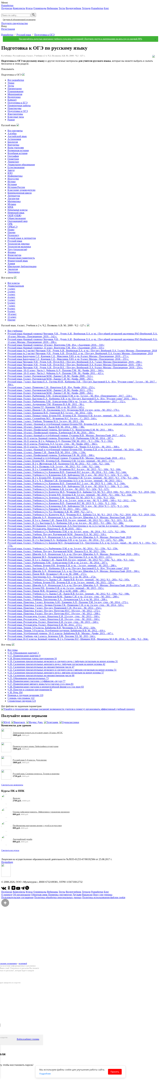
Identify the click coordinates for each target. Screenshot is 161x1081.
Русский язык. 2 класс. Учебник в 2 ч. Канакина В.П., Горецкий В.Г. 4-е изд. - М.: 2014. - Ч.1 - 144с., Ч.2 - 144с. (67, 472)
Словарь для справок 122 (21, 698)
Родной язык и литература (22, 238)
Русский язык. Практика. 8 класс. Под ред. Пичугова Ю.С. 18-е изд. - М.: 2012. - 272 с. (54, 610)
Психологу (13, 235)
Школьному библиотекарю (22, 266)
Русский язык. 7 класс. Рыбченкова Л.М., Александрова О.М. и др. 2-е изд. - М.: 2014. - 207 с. (58, 562)
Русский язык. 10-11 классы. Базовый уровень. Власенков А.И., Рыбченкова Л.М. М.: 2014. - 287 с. (61, 438)
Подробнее (7, 862)
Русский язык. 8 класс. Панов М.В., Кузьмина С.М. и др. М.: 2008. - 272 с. (47, 574)
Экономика (14, 272)
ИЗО (10, 173)
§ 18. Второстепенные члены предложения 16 (32, 658)
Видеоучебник (73, 8)
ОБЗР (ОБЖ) (14, 215)
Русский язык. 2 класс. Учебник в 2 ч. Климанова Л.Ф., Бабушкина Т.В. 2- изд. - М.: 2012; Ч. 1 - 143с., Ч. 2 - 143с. (68, 475)
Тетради (86, 8)
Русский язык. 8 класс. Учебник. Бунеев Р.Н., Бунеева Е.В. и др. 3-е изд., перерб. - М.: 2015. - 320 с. (61, 582)
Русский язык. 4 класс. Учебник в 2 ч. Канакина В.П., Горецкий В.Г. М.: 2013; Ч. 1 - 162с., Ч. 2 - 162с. (62, 503)
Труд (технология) (17, 249)
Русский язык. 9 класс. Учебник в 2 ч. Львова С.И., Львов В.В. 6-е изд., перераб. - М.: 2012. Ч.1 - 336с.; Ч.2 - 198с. (69, 593)
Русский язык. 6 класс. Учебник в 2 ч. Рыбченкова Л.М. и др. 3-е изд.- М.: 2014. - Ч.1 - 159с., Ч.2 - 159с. (63, 548)
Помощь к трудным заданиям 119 (25, 695)
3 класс (11, 294)
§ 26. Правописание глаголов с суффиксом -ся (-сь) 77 (36, 681)
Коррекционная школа (20, 193)
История (12, 184)
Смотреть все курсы (10, 850)
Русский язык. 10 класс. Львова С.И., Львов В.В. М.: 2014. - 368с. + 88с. (46, 427)
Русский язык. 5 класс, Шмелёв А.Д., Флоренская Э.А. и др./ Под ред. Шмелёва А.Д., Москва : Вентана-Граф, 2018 (69, 517)
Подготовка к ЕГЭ (18, 102)
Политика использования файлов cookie (103, 897)
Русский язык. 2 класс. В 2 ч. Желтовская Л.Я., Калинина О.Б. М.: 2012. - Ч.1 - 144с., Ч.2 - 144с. (59, 463)
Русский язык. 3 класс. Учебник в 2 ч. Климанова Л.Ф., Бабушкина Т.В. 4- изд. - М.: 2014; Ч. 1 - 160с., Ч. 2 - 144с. (68, 486)
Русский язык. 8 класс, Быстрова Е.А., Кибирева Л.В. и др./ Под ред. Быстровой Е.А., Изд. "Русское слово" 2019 (68, 568)
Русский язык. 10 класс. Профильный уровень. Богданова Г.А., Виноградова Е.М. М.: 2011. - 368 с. (61, 429)
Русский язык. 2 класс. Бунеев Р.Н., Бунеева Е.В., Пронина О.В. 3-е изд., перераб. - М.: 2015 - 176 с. (61, 461)
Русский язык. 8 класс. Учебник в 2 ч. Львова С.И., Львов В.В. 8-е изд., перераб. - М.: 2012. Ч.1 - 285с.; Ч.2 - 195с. (69, 579)
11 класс (12, 317)
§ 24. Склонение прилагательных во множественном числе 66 (41, 675)
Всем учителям (16, 147)
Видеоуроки (14, 97)
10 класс (12, 314)
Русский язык (24, 34)
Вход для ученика (102, 894)
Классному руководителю (21, 190)
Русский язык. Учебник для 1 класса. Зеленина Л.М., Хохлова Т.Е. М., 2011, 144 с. (52, 636)
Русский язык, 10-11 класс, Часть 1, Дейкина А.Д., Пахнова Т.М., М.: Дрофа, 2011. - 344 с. (56, 370)
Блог (106, 8)
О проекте (6, 894)
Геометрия (13, 159)
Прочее (11, 232)
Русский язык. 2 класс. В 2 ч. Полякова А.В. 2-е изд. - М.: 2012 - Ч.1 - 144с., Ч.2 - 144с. (54, 466)
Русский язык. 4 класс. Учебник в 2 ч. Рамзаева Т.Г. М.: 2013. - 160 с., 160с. (48, 509)
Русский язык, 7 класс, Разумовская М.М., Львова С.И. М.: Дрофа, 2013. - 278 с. (50, 390)
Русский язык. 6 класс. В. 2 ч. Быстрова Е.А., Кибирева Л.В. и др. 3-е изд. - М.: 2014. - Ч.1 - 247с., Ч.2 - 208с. (66, 540)
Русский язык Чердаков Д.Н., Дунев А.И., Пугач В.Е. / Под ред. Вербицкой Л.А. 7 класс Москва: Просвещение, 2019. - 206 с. (75, 362)
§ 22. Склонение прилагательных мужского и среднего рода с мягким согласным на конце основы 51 (62, 669)
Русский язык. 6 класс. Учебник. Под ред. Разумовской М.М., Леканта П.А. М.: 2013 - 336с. (57, 551)
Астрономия (14, 139)
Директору (13, 161)
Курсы (29, 8)
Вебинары (52, 8)
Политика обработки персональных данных (58, 897)
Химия (11, 263)
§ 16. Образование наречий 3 (23, 652)
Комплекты (19, 8)
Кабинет (12, 100)
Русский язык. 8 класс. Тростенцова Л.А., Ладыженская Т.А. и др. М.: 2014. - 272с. (52, 576)
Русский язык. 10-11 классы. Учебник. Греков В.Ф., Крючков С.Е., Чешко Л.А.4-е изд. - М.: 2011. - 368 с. (64, 446)
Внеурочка (13, 144)
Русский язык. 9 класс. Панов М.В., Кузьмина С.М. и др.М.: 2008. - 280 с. (47, 591)
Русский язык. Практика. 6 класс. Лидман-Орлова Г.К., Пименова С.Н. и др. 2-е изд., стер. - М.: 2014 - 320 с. (66, 605)
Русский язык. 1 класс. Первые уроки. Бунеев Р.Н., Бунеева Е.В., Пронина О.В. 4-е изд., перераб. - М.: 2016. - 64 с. (69, 415)
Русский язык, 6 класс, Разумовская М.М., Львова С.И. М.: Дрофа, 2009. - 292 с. (50, 379)
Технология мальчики (19, 246)
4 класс (11, 297)
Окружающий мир (18, 221)
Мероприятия (15, 94)
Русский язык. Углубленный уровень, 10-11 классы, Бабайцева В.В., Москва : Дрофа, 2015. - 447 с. (61, 633)
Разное (11, 119)
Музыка (12, 204)
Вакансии (87, 894)
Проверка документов (60, 894)
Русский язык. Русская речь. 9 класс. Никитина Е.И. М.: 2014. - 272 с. (45, 625)
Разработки (7, 5)
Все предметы (15, 130)
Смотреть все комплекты (12, 785)
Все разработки (16, 80)
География (13, 156)
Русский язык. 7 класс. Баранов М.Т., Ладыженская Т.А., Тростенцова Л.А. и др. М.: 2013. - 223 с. (60, 557)
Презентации (15, 88)
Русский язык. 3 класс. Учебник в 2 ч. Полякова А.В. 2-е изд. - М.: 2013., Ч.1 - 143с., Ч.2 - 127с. (58, 489)
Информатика (15, 176)
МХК (10, 207)
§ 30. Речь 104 (15, 692)
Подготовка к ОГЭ (44, 34)
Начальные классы (18, 209)
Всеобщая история (17, 153)
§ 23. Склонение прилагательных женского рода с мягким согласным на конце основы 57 (56, 672)
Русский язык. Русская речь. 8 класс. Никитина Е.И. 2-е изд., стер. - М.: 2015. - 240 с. (53, 622)
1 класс (11, 288)
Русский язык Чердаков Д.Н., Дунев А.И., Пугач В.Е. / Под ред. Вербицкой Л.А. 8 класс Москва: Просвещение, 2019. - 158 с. (75, 364)
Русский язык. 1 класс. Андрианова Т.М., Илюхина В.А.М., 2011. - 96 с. (46, 404)
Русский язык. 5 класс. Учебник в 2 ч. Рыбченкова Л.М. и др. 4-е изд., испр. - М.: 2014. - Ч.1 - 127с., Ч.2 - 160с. (67, 531)
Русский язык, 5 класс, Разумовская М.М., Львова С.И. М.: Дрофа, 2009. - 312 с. (50, 376)
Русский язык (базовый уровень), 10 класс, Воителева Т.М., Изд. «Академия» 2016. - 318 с (56, 345)
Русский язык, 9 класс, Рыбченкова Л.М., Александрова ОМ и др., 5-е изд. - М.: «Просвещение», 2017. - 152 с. (67, 401)
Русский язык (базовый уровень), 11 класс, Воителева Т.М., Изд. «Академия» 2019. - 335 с (56, 347)
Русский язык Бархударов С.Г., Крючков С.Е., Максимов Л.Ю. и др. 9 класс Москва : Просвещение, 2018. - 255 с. (68, 359)
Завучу (11, 170)
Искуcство (13, 178)
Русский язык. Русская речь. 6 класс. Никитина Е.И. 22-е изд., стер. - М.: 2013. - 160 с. (54, 616)
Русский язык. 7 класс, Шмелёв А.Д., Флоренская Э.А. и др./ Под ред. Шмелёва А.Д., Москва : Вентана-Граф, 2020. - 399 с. (74, 554)
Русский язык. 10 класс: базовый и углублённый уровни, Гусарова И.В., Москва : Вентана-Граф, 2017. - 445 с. (67, 435)
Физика (12, 252)
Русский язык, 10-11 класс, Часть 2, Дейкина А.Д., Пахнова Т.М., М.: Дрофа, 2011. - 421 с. (56, 373)
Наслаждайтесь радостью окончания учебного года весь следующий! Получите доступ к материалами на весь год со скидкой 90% (80, 39)
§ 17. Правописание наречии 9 (24, 655)
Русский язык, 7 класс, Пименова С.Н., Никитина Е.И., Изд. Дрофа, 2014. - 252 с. (51, 387)
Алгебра (12, 133)
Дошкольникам (16, 286)
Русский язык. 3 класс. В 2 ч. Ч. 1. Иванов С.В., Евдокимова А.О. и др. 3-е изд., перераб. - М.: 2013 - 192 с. (65, 480)
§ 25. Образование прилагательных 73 (28, 678)
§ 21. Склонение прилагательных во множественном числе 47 (41, 667)
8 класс (11, 308)
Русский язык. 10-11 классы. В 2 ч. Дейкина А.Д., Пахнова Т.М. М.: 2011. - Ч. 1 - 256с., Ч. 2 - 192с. (60, 441)
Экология (13, 269)
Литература (14, 195)
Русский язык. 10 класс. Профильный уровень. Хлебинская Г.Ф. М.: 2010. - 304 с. (51, 432)
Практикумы (14, 108)
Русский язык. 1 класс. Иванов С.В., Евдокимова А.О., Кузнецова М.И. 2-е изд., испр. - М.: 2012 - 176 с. (64, 410)
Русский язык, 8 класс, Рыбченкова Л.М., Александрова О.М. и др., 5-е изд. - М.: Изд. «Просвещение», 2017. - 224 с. (70, 395)
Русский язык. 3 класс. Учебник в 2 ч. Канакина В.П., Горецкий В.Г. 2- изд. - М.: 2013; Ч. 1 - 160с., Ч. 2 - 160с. (67, 483)
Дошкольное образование (21, 164)
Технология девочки (19, 243)
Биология (13, 142)
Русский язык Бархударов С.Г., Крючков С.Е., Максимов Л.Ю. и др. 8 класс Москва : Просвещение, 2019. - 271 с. (68, 356)
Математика (14, 201)
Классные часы (16, 116)
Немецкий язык (16, 212)
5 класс (11, 300)
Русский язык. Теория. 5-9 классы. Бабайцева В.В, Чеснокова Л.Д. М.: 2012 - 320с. (52, 627)
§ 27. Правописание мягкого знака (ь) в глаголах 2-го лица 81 (41, 684)
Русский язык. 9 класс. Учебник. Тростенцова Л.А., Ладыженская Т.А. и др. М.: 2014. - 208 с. (58, 599)
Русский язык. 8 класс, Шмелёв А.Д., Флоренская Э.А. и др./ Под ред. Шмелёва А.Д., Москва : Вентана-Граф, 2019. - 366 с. (74, 571)
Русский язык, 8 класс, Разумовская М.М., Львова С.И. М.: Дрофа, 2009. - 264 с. (50, 393)
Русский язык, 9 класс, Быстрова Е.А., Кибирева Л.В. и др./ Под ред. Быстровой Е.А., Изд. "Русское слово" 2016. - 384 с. (73, 398)
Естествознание (16, 167)
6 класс (11, 302)
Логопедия (13, 198)
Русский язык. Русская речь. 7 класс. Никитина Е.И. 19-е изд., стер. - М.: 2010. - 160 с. (54, 619)
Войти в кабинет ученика (28, 1039)
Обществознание (17, 218)
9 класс (11, 311)
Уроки (11, 83)
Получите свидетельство (14, 23)
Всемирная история (18, 150)
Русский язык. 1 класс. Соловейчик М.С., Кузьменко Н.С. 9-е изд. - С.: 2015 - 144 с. (52, 418)
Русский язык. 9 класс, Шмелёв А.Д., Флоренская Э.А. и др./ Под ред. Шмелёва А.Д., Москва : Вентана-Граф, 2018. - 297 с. (74, 585)
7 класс (11, 305)
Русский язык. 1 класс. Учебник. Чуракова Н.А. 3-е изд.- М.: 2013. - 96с (46, 421)
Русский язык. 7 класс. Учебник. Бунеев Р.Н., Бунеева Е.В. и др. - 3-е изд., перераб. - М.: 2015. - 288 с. (62, 565)
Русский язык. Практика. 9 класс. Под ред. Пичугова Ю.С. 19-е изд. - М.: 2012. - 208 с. (54, 613)
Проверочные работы (19, 105)
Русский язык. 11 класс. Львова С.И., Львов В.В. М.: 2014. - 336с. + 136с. (47, 452)
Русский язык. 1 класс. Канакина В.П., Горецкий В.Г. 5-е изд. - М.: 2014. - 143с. (50, 412)
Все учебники (15, 330)
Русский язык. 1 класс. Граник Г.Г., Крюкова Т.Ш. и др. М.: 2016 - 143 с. (46, 407)
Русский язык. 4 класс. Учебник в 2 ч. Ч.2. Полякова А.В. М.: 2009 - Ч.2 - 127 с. (50, 511)
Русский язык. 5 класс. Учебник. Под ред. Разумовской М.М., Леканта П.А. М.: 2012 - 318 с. (57, 534)
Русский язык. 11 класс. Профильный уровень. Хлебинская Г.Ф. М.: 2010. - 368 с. (51, 455)
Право (11, 229)
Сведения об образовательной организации (19, 19)
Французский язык (18, 260)
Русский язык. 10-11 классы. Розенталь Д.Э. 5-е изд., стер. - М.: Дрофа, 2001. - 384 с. (53, 444)
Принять (115, 1071)
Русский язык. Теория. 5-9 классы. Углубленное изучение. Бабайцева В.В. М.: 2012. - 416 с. (57, 630)
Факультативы (15, 114)
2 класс (11, 291)
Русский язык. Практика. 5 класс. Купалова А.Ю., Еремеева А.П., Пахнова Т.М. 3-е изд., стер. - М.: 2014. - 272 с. (68, 602)
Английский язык (17, 136)
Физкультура (14, 255)
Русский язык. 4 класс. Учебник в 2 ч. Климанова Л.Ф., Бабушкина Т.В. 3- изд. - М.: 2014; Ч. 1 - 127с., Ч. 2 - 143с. (68, 506)
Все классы (14, 283)
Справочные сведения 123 (22, 701)
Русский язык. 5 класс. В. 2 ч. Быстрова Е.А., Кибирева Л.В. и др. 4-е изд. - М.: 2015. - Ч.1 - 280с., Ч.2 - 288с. (66, 523)
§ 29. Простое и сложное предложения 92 (30, 689)
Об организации (22, 894)
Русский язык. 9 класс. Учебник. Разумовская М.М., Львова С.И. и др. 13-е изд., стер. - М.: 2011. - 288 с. (63, 596)
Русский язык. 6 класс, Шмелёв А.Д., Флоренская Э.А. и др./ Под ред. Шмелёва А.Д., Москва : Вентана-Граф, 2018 (69, 537)
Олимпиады (39, 8)
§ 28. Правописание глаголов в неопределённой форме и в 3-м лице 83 (46, 686)
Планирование (15, 91)
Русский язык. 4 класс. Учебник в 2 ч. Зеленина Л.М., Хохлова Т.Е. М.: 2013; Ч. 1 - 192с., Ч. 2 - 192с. (61, 497)
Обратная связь (39, 894)
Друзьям (76, 894)
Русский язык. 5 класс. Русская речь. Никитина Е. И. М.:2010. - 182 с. (45, 528)
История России (16, 187)
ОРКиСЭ (12, 226)
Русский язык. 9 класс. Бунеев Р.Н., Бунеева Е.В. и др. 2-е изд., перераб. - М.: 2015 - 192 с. (56, 588)
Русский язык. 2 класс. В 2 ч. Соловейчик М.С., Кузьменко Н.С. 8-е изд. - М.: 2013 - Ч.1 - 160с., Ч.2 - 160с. (64, 469)
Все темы (13, 650)
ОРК (10, 224)
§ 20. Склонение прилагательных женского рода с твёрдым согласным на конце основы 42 (56, 664)
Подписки (6, 8)
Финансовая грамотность (21, 258)
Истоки (12, 181)
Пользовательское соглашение (17, 897)
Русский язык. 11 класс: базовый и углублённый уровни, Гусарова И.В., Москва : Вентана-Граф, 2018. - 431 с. (67, 458)
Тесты (62, 8)
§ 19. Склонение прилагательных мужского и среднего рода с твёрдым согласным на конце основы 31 (63, 661)
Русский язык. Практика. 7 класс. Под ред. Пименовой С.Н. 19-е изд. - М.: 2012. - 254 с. (55, 608)
